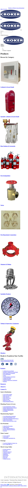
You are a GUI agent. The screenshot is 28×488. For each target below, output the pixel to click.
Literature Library (6, 453)
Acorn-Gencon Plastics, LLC (9, 417)
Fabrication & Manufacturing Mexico (10, 418)
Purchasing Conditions (8, 485)
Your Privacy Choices (13, 484)
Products (3, 368)
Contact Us (3, 389)
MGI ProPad (5, 455)
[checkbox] (14, 34)
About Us (3, 386)
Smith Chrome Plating (7, 419)
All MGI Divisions (4, 35)
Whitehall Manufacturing (8, 410)
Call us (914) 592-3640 (8, 360)
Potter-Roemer (6, 427)
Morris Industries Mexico (8, 401)
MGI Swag (5, 456)
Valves (4, 375)
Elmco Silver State (7, 398)
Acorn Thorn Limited (7, 394)
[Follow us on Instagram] (15, 365)
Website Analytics (6, 458)
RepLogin (5, 457)
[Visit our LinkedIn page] (11, 365)
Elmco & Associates (7, 395)
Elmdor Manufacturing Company (10, 407)
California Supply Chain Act (19, 485)
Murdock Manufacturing (8, 409)
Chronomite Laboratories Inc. (9, 438)
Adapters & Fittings (7, 378)
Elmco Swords (6, 399)
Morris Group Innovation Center (9, 421)
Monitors (5, 381)
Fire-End (5, 430)
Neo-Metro (5, 411)
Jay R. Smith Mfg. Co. (7, 444)
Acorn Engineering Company (9, 406)
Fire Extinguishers (7, 374)
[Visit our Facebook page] (3, 365)
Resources (3, 384)
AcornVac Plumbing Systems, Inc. (10, 443)
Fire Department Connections (9, 376)
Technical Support (10, 361)
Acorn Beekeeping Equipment (9, 416)
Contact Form (3, 361)
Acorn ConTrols (6, 435)
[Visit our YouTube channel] (7, 365)
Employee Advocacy (7, 451)
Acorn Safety (6, 437)
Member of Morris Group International (16, 8)
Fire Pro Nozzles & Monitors (9, 429)
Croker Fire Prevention (8, 426)
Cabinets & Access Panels (8, 371)
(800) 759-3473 (4, 9)
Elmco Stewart (6, 396)
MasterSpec (5, 454)
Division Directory (7, 449)
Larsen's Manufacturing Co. (9, 428)
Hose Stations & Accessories (9, 373)
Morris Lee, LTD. (6, 400)
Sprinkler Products (7, 379)
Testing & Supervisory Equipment (10, 380)
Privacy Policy (4, 484)
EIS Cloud (5, 450)
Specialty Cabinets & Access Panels (10, 372)
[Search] (1, 32)
